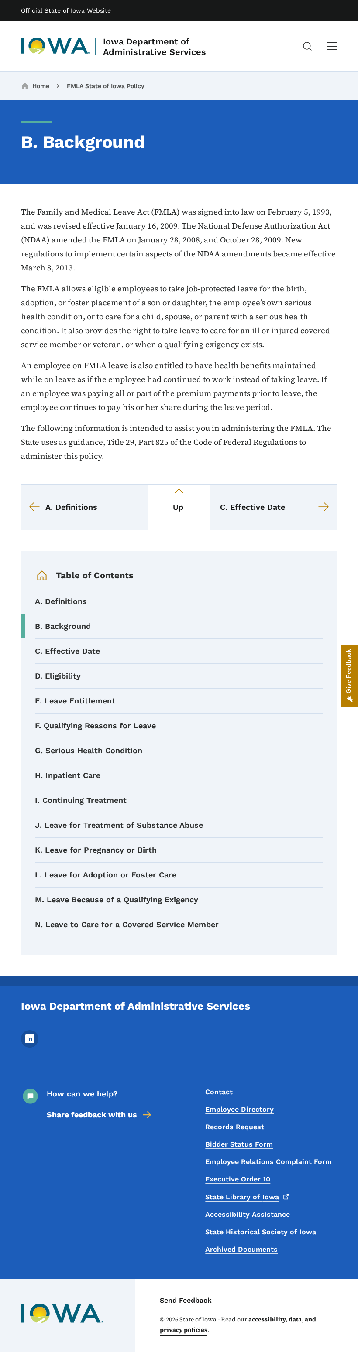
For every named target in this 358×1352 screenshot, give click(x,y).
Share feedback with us (92, 1114)
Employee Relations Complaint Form (268, 1161)
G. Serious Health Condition (88, 750)
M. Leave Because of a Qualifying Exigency (116, 899)
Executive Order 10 (237, 1179)
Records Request (234, 1127)
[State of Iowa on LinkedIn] (29, 1045)
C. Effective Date (67, 651)
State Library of (242, 1197)
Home (40, 85)
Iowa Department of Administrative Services (154, 46)
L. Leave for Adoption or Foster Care (105, 874)
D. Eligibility (58, 675)
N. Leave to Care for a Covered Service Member (127, 924)
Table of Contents (95, 575)
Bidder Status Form (239, 1144)
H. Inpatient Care (67, 775)
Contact (219, 1092)
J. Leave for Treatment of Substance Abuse (119, 825)
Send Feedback (186, 1300)
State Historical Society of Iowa (260, 1232)
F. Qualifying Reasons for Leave (95, 725)
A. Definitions (61, 601)
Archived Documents (241, 1249)
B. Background (63, 626)
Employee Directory (239, 1109)
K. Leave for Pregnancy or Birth (96, 849)
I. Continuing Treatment (81, 800)
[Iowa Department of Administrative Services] (56, 46)
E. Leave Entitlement (75, 700)
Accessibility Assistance (247, 1214)
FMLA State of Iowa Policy (106, 85)
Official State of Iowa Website (66, 10)
